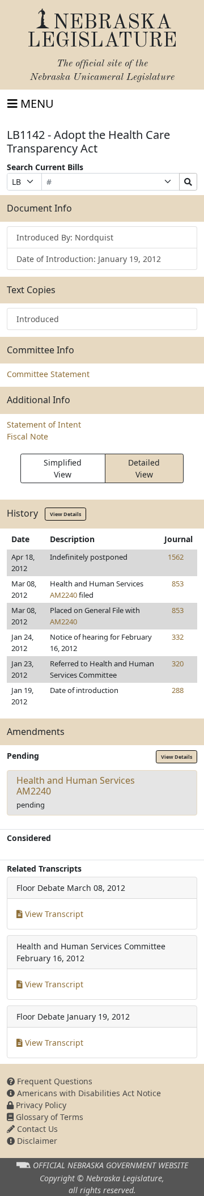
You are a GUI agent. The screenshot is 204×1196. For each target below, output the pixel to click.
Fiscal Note (27, 436)
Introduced (37, 319)
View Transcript (53, 913)
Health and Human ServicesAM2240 (75, 785)
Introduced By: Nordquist (64, 237)
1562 (176, 557)
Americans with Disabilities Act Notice (88, 1093)
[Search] (188, 182)
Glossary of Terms (48, 1117)
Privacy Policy (40, 1105)
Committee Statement (48, 374)
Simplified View (63, 468)
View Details (65, 514)
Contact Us (36, 1128)
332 (178, 637)
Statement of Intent (44, 424)
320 (178, 663)
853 (178, 583)
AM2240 (63, 595)
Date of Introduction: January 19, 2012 (88, 258)
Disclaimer (36, 1140)
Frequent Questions (53, 1081)
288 (178, 690)
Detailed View (144, 468)
